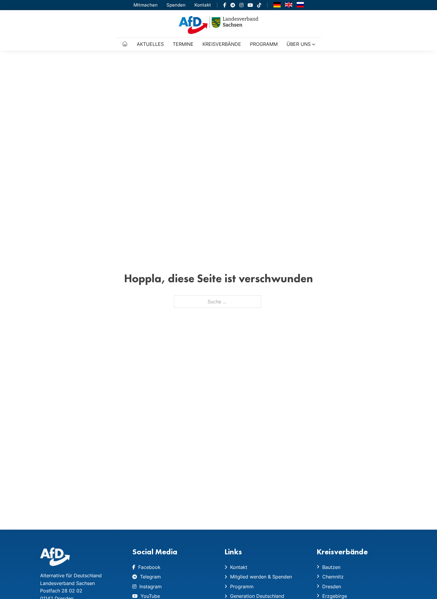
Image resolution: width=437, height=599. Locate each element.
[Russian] (300, 4)
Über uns (299, 44)
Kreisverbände (221, 44)
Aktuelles (150, 44)
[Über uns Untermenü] (313, 44)
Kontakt (202, 5)
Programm (264, 44)
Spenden (176, 5)
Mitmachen (145, 5)
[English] (288, 4)
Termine (183, 44)
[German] (277, 4)
